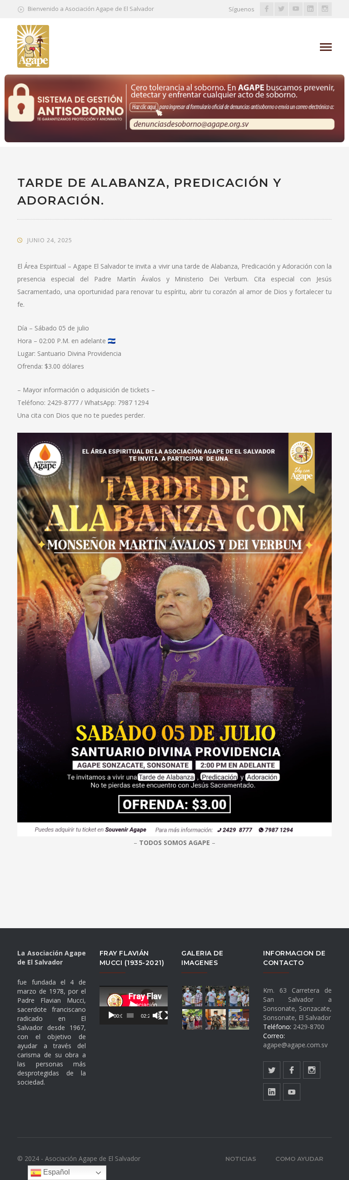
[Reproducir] (111, 1015)
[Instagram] (325, 9)
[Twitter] (281, 9)
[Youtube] (296, 9)
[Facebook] (267, 9)
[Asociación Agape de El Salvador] (33, 45)
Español (55, 1172)
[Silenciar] (156, 1015)
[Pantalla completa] (163, 1015)
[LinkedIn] (310, 9)
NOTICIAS (240, 1158)
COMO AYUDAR (299, 1158)
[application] (134, 1005)
